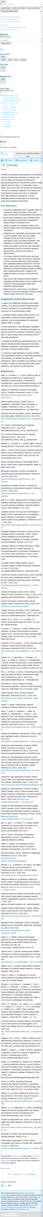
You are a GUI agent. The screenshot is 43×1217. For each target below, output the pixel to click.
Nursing (35, 160)
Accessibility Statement (21, 1207)
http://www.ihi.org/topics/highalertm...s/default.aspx (21, 741)
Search (4, 1214)
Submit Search (6, 43)
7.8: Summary (15, 1156)
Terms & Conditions (7, 1207)
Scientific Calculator (10, 110)
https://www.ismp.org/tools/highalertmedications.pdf (21, 785)
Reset (3, 57)
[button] (7, 124)
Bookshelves (22, 160)
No (12, 1185)
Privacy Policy (33, 1205)
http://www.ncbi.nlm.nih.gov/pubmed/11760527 (19, 875)
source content (6, 1160)
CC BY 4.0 (36, 1156)
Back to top (4, 1168)
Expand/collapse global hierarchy (3, 160)
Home (10, 160)
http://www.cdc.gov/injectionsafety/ (14, 606)
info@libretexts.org (23, 1209)
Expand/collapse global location (41, 160)
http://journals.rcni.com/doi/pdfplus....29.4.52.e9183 (21, 962)
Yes (5, 1185)
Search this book (5, 37)
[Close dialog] (1, 144)
